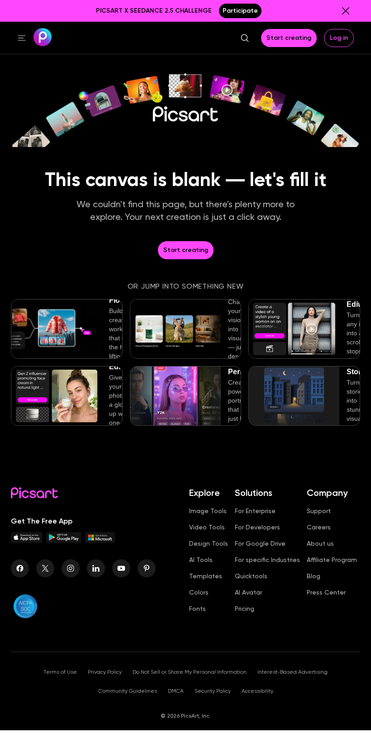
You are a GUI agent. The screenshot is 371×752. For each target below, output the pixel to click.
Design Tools (208, 543)
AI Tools (201, 559)
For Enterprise (255, 510)
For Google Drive (260, 543)
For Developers (257, 527)
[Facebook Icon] (20, 568)
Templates (205, 576)
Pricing (244, 608)
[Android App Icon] (63, 540)
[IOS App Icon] (27, 540)
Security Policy (213, 691)
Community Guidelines (127, 691)
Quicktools (251, 576)
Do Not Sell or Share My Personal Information (190, 672)
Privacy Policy (105, 672)
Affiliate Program (332, 559)
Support (319, 510)
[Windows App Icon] (100, 540)
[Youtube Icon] (121, 568)
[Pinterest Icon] (147, 568)
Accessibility (257, 691)
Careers (319, 527)
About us (320, 543)
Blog (313, 576)
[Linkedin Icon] (96, 568)
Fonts (197, 608)
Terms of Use (60, 672)
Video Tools (207, 527)
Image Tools (208, 510)
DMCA (176, 691)
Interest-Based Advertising (292, 672)
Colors (199, 592)
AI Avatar (248, 592)
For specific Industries (267, 559)
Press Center (326, 592)
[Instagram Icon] (71, 568)
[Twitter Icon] (45, 568)
